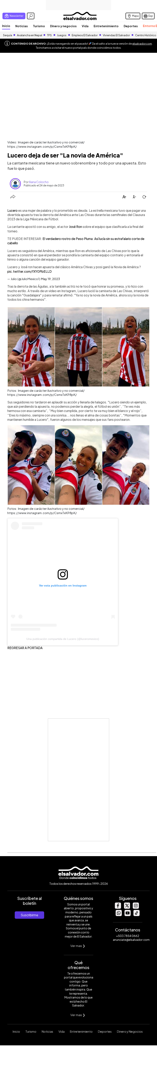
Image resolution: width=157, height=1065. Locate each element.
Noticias (21, 26)
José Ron (76, 227)
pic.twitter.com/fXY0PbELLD (29, 271)
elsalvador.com (142, 43)
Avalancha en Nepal (29, 35)
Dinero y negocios (63, 26)
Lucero (12, 210)
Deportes (131, 26)
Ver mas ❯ (77, 946)
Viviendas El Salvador (116, 35)
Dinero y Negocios (130, 1031)
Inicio (6, 26)
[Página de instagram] (135, 908)
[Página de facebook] (117, 908)
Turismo (39, 26)
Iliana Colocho (39, 182)
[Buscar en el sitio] (30, 16)
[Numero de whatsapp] (118, 915)
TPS (49, 35)
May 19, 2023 (50, 279)
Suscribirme (29, 915)
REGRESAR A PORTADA (25, 648)
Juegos (61, 35)
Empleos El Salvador (85, 35)
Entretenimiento (106, 26)
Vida (85, 26)
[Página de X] (126, 908)
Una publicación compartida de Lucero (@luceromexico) (62, 639)
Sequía (7, 35)
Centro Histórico (145, 35)
